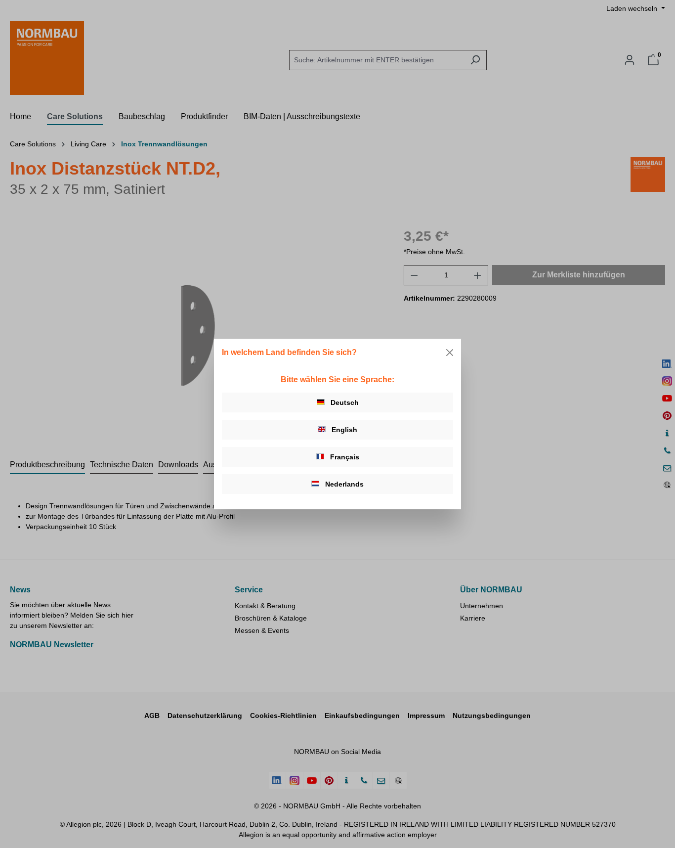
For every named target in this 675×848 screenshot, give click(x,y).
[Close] (449, 352)
